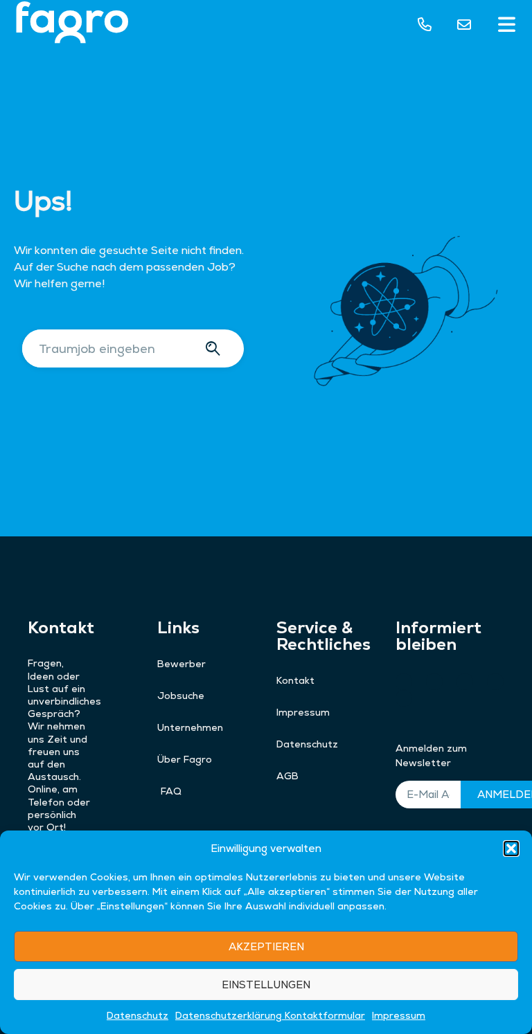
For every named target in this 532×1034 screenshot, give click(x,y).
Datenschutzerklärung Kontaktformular (270, 1015)
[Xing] (404, 681)
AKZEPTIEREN (266, 946)
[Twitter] (464, 681)
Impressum (398, 1015)
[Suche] (215, 348)
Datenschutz (137, 1015)
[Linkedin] (404, 698)
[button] (511, 848)
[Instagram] (434, 681)
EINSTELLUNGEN (266, 984)
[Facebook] (495, 681)
